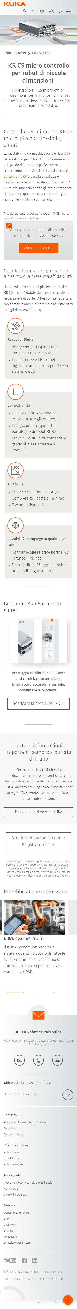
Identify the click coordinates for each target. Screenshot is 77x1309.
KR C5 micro (41, 53)
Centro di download (15, 1194)
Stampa (8, 1230)
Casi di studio (12, 1158)
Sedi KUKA (10, 1224)
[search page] (25, 11)
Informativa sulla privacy (18, 1279)
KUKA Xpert (11, 1188)
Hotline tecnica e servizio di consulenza (27, 1122)
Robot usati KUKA (14, 1164)
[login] (51, 11)
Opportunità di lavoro (17, 1212)
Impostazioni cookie (50, 1279)
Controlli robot (15, 53)
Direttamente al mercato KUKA (38, 812)
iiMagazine (10, 1236)
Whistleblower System (17, 1242)
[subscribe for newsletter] (67, 1094)
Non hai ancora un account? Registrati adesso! (38, 841)
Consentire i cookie (38, 248)
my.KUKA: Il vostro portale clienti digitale (28, 1182)
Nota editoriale (53, 1272)
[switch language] (42, 11)
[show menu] (69, 11)
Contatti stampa (14, 1134)
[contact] (33, 11)
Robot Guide (11, 1152)
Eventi (7, 1218)
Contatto (9, 1128)
